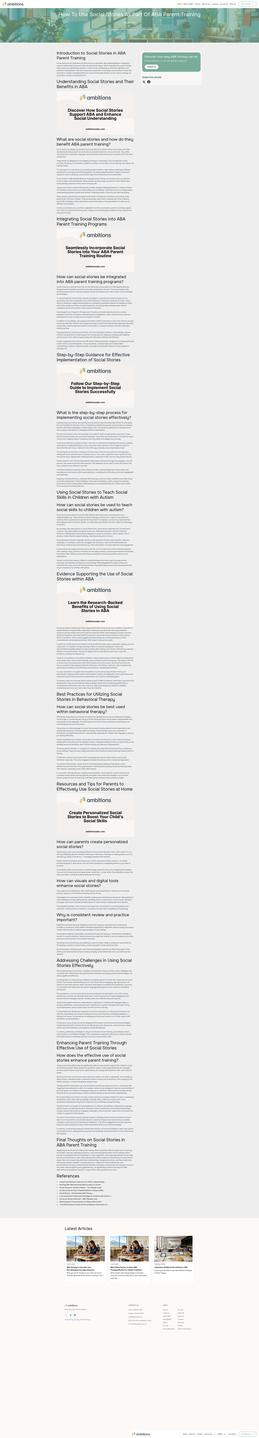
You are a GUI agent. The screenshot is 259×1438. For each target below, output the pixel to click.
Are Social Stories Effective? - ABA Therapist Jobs (78, 1199)
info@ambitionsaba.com (135, 1317)
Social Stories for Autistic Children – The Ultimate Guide (80, 1188)
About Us (165, 1310)
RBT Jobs (180, 1310)
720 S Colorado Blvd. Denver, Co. (137, 1324)
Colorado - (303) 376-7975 (135, 1313)
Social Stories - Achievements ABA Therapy (75, 1193)
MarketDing (86, 1320)
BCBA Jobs (181, 1313)
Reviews (180, 1326)
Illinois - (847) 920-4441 (135, 1310)
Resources (206, 4)
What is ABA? (188, 4)
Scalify (77, 1320)
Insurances (224, 4)
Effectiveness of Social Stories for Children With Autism (80, 1202)
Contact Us (151, 67)
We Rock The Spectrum (184, 1329)
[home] (27, 4)
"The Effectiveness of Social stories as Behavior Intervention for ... (84, 1205)
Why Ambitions (167, 1319)
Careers (198, 4)
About (179, 4)
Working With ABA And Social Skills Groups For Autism (80, 1185)
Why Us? (233, 4)
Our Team (165, 1326)
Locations (215, 4)
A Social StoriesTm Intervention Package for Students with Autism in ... (85, 1196)
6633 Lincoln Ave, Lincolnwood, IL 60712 (139, 1320)
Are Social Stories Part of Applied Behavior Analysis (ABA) (81, 1190)
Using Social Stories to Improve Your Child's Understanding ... (82, 1182)
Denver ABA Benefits (169, 1329)
